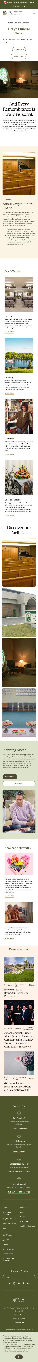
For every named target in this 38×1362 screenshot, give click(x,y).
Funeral (23, 1212)
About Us (6, 1240)
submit (30, 1277)
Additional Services (27, 1226)
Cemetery (24, 1217)
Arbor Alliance (8, 1254)
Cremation (24, 1221)
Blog (4, 1228)
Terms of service (19, 1319)
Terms (15, 1342)
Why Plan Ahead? (9, 1219)
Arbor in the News (9, 1249)
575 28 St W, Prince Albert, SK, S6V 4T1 (19, 40)
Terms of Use (17, 1338)
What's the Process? (7, 1213)
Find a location (19, 1151)
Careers (6, 1245)
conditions (24, 1351)
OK (19, 1357)
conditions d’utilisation (21, 1346)
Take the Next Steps (10, 1223)
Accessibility (19, 1322)
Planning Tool (19, 783)
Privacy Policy (19, 1315)
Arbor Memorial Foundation (8, 1259)
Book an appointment (19, 1128)
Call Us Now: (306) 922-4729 (19, 1172)
